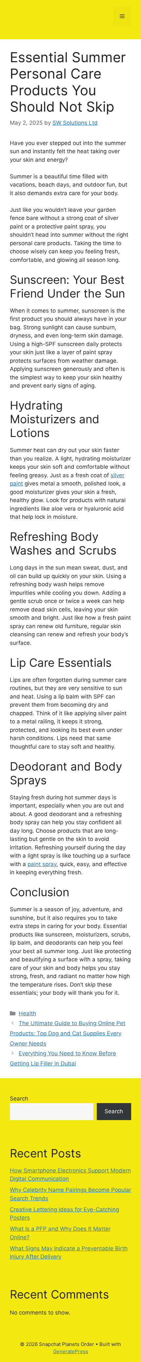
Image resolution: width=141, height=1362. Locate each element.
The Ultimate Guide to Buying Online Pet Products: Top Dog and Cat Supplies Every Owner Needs (67, 1033)
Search (19, 1098)
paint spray (42, 864)
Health (27, 1013)
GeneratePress (70, 1351)
